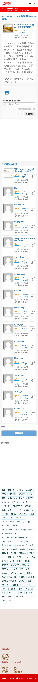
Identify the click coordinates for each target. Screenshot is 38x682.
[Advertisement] (19, 138)
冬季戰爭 (28, 506)
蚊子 (9, 601)
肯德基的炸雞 (18, 597)
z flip (31, 537)
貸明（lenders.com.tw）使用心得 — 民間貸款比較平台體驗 (24, 171)
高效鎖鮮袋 (29, 589)
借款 (15, 670)
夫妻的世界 (15, 565)
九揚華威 (21, 577)
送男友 (33, 557)
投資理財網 (18, 672)
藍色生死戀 (22, 494)
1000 (3, 589)
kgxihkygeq (19, 291)
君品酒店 (29, 490)
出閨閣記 (29, 498)
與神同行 (13, 573)
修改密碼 (5, 672)
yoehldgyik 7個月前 (25, 263)
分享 (17, 35)
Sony (31, 494)
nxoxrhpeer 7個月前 (25, 381)
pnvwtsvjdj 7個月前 (25, 364)
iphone (31, 549)
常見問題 (5, 667)
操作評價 (5, 585)
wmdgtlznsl (19, 257)
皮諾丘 (26, 510)
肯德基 (28, 581)
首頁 (3, 8)
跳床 (21, 593)
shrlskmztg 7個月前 (25, 330)
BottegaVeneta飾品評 (28, 530)
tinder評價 (17, 510)
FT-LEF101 (13, 593)
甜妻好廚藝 (6, 506)
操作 (33, 510)
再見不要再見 (17, 506)
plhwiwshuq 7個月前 (25, 280)
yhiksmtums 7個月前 (25, 398)
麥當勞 (14, 526)
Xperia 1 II (5, 502)
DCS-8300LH (19, 518)
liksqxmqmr (19, 358)
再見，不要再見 (26, 502)
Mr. (15, 188)
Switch (10, 518)
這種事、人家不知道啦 (16, 498)
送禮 (26, 557)
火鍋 (15, 541)
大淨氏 (13, 514)
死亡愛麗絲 (6, 526)
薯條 (9, 597)
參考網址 (11, 101)
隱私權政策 (6, 657)
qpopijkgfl (18, 324)
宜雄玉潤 (12, 577)
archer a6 (25, 585)
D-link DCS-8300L (8, 522)
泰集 (3, 490)
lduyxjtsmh (19, 221)
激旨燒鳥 (11, 490)
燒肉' (21, 541)
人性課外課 (15, 585)
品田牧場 (20, 490)
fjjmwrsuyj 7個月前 (25, 314)
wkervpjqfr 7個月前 (25, 347)
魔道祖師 (23, 549)
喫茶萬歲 (12, 494)
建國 (21, 569)
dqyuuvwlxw (20, 409)
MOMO (11, 545)
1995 (3, 541)
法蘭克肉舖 (22, 553)
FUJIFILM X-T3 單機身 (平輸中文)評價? (24, 26)
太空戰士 (14, 549)
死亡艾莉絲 (27, 522)
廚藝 (3, 601)
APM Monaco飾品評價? (10, 530)
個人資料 (5, 670)
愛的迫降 (5, 569)
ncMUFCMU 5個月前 (25, 194)
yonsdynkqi (19, 375)
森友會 (31, 514)
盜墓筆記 (27, 561)
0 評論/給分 (20, 38)
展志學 (4, 577)
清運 (3, 518)
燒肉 (27, 541)
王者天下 (5, 565)
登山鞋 (21, 581)
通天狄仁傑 (12, 589)
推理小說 (11, 557)
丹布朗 (13, 553)
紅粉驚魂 (29, 573)
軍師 (20, 589)
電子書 (19, 557)
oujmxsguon (19, 274)
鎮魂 (31, 545)
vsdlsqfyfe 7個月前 (25, 415)
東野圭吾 (5, 553)
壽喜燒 (4, 545)
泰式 (9, 541)
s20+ (21, 573)
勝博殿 (19, 561)
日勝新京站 (23, 514)
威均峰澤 (31, 577)
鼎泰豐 (4, 494)
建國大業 (14, 569)
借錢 (15, 667)
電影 (3, 597)
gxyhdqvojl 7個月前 (25, 211)
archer (33, 585)
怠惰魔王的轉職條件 (9, 581)
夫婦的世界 (26, 565)
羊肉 (3, 498)
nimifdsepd (19, 205)
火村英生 (5, 549)
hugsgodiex (19, 341)
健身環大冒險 (6, 510)
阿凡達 (4, 593)
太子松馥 (29, 593)
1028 (18, 522)
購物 (16, 8)
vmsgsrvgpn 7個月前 (25, 297)
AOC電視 (5, 514)
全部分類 (10, 8)
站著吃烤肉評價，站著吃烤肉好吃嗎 (14, 537)
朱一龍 (11, 561)
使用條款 (5, 659)
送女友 (4, 561)
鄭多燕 (31, 553)
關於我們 (5, 654)
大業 (27, 569)
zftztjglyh (18, 392)
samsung (4, 573)
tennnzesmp (19, 307)
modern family (31, 597)
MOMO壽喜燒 (22, 545)
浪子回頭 (15, 502)
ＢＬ (3, 557)
